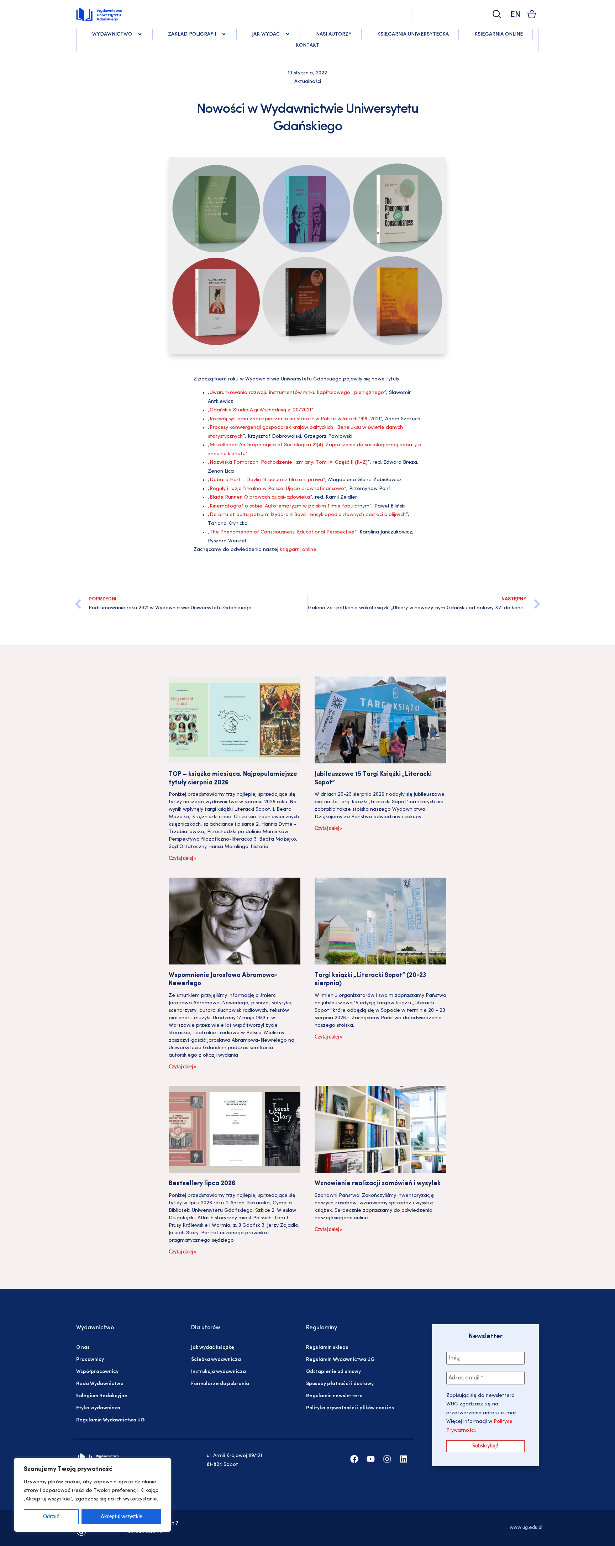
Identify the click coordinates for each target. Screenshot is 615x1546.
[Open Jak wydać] (287, 34)
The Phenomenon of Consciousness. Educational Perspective (282, 532)
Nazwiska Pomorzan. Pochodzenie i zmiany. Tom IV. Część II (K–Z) (289, 462)
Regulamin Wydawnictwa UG (110, 1420)
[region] (92, 1495)
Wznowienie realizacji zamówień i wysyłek (378, 1183)
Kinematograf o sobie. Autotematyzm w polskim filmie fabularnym (289, 506)
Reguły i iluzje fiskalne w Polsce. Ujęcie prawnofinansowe (277, 488)
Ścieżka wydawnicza (216, 1359)
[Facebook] (354, 1459)
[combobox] (450, 14)
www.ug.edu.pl (526, 1527)
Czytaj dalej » (182, 858)
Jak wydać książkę (212, 1347)
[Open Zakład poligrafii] (223, 34)
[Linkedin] (403, 1459)
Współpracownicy (97, 1371)
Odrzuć (51, 1516)
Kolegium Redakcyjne (101, 1396)
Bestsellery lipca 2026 (202, 1183)
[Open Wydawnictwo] (139, 34)
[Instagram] (387, 1459)
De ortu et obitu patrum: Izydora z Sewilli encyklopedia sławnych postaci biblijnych (308, 514)
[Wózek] (531, 14)
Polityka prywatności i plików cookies (350, 1408)
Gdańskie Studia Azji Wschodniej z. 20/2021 (260, 410)
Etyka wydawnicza (98, 1408)
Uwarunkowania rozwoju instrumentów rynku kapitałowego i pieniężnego (297, 392)
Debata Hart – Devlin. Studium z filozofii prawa (266, 480)
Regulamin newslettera (334, 1396)
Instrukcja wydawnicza (218, 1371)
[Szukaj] (496, 14)
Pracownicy (90, 1359)
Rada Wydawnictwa (99, 1384)
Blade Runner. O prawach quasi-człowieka (260, 497)
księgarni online (298, 549)
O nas (83, 1347)
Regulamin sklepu (327, 1347)
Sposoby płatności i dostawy (340, 1384)
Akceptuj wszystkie (121, 1516)
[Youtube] (370, 1459)
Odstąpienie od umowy (333, 1371)
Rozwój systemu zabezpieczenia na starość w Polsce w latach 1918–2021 (295, 419)
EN (515, 15)
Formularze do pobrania (220, 1384)
